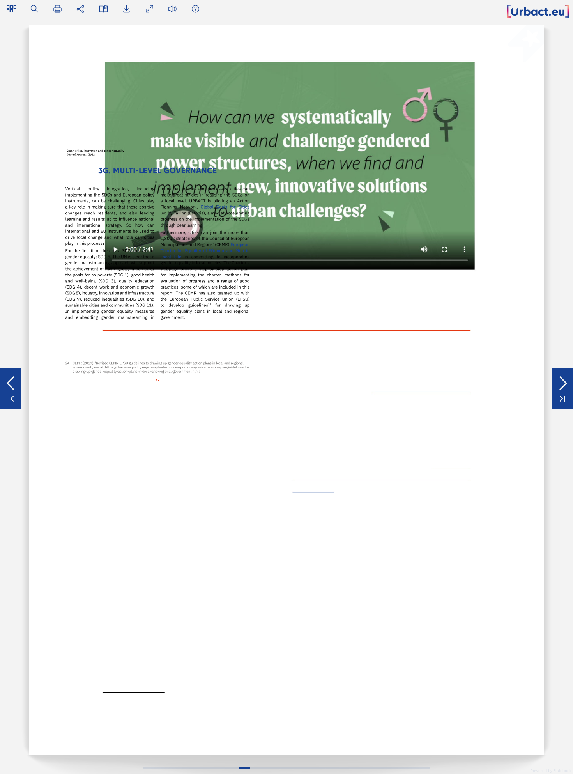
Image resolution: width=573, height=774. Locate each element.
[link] (324, 707)
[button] (11, 9)
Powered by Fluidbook (551, 770)
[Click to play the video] (291, 165)
